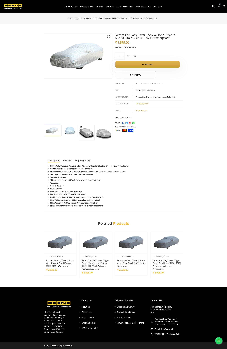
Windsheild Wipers (143, 6)
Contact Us (86, 312)
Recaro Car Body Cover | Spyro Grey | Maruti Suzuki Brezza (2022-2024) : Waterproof (60, 263)
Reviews (67, 160)
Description (53, 160)
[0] (219, 6)
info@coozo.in (141, 110)
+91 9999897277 (142, 104)
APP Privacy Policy (90, 328)
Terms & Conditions (126, 312)
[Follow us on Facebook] (123, 123)
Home (70, 18)
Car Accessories (71, 6)
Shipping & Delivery (125, 306)
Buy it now (135, 75)
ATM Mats (110, 6)
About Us (86, 306)
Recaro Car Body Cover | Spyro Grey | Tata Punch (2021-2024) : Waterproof (131, 263)
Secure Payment (124, 317)
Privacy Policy (88, 317)
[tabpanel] (52, 130)
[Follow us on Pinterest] (130, 123)
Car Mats (99, 6)
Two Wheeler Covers (125, 6)
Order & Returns (89, 322)
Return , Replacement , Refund (130, 322)
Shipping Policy (82, 160)
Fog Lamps (157, 6)
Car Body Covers (86, 6)
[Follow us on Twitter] (126, 123)
